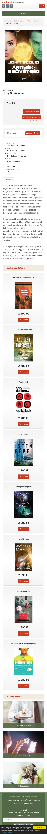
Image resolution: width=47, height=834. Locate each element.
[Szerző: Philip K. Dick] (23, 662)
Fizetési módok (15, 797)
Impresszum (28, 803)
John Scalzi (8, 90)
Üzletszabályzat (13, 800)
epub (30, 133)
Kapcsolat (18, 803)
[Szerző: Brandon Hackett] (23, 452)
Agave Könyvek (13, 161)
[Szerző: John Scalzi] (23, 348)
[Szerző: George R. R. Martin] (23, 557)
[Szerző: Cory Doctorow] (23, 400)
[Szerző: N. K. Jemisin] (23, 505)
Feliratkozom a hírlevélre (23, 824)
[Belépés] (3, 6)
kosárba (24, 319)
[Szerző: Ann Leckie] (23, 609)
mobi (37, 133)
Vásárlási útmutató (30, 797)
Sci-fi (36, 21)
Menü (22, 13)
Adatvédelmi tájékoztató (30, 800)
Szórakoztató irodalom (22, 21)
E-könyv (8, 21)
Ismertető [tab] (9, 179)
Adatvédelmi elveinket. (6, 832)
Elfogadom (39, 827)
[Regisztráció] (7, 6)
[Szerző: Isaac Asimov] (23, 295)
